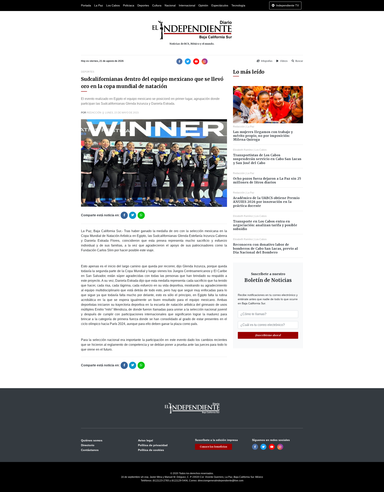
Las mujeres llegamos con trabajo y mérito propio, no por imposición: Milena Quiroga (263, 135)
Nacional (170, 5)
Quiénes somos (91, 440)
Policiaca (128, 5)
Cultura (156, 5)
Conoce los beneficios (213, 446)
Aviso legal (145, 440)
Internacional (187, 5)
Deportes (143, 5)
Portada (86, 5)
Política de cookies (151, 450)
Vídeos (283, 61)
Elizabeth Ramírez (243, 149)
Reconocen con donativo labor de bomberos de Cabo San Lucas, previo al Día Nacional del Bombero (265, 248)
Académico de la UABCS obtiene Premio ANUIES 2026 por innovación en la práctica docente (266, 201)
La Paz (98, 5)
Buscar (299, 61)
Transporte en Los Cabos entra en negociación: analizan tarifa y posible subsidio (265, 225)
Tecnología (238, 5)
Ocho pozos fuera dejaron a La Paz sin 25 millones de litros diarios (267, 180)
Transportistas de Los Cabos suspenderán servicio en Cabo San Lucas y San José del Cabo (267, 159)
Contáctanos (90, 450)
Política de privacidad (153, 445)
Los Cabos (113, 5)
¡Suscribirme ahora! (268, 335)
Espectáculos (219, 5)
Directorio (87, 445)
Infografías (266, 61)
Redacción (94, 112)
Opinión (203, 5)
